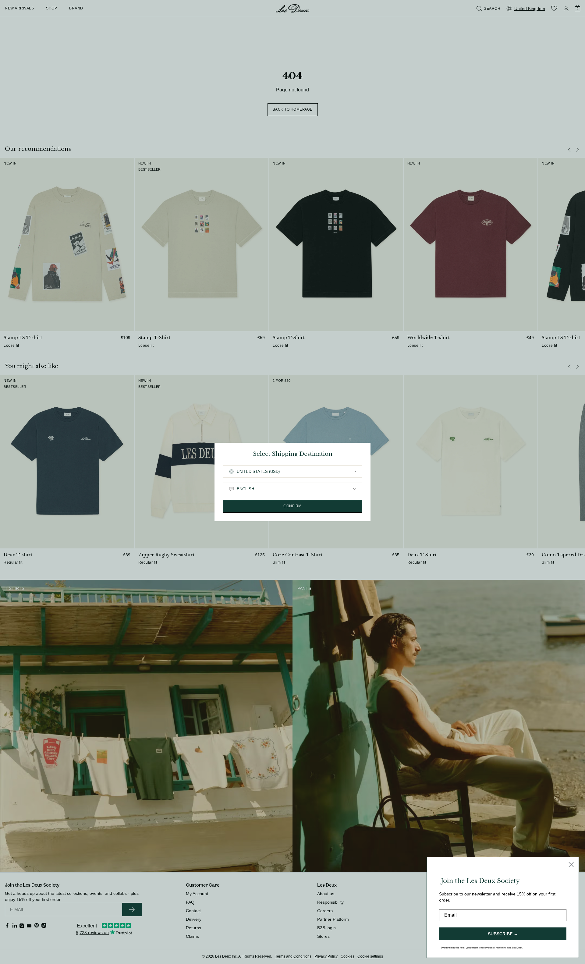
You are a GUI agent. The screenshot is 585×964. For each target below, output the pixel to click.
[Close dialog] (571, 864)
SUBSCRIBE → (503, 933)
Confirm (292, 506)
